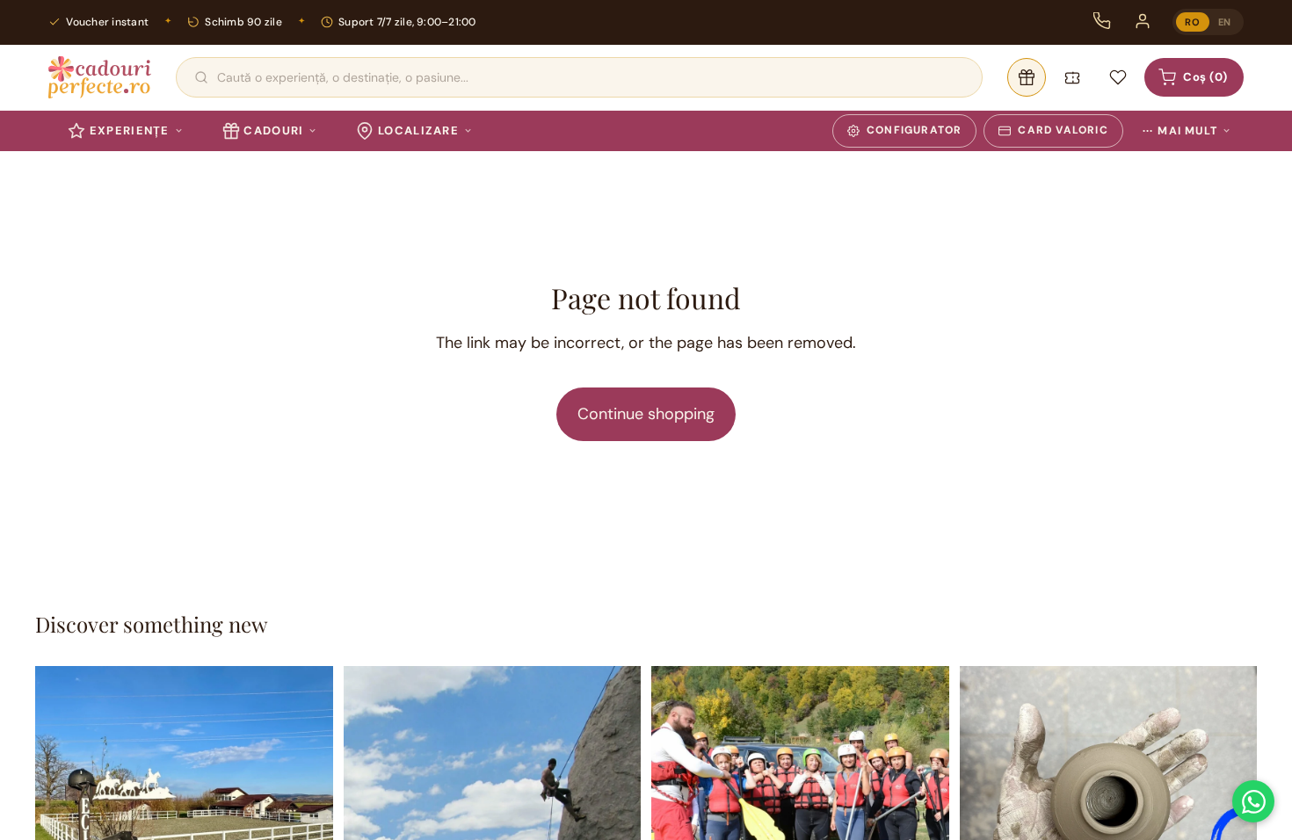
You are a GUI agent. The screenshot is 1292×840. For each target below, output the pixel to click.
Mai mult (1180, 131)
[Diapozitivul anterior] (61, 815)
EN (1224, 22)
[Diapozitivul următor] (306, 815)
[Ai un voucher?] (1072, 77)
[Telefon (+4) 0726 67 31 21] (1102, 21)
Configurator (914, 130)
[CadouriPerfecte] (99, 77)
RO (1192, 22)
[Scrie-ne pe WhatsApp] (1253, 801)
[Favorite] (1118, 77)
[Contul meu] (1142, 21)
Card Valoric (1062, 130)
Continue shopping (646, 413)
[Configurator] (1026, 77)
